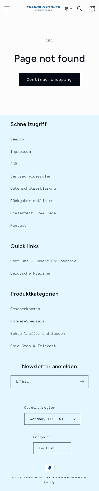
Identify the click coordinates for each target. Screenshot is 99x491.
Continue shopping (49, 79)
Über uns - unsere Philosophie (44, 261)
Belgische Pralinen (31, 273)
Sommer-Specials (28, 321)
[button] (7, 9)
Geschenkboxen (25, 309)
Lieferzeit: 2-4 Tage (33, 213)
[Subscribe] (82, 381)
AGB (14, 164)
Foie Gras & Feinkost (33, 346)
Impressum (21, 151)
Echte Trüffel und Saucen (38, 333)
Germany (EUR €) (46, 419)
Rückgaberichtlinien (32, 201)
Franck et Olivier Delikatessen (47, 477)
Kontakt (18, 225)
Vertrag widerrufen (31, 176)
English (47, 448)
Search (17, 139)
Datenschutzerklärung (33, 188)
